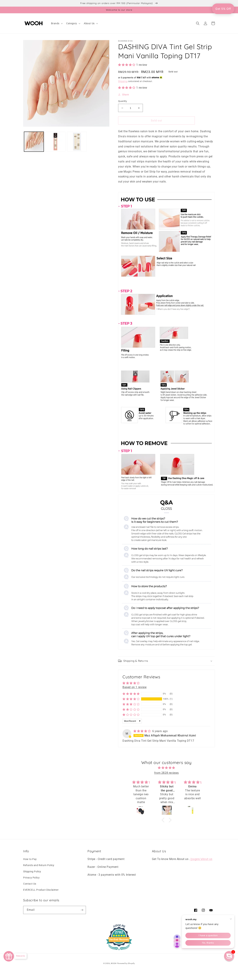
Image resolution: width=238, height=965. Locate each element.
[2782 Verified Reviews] (119, 950)
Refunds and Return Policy (38, 865)
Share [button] (125, 94)
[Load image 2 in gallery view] (55, 141)
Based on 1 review (134, 687)
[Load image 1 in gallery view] (34, 141)
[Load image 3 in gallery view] (77, 141)
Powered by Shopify (126, 963)
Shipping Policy (32, 871)
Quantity (122, 101)
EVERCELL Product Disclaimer (41, 889)
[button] (56, 23)
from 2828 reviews (166, 772)
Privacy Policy (31, 877)
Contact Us (29, 883)
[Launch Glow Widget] (8, 956)
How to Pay (30, 859)
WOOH (114, 963)
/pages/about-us (201, 859)
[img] (142, 731)
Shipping (123, 81)
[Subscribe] (82, 910)
